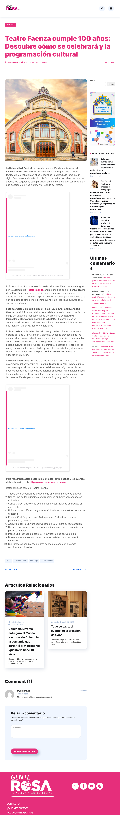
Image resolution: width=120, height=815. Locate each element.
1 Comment (42, 62)
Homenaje (10, 24)
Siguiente (78, 570)
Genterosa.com (20, 561)
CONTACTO (13, 803)
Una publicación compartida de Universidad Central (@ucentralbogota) (37, 275)
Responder (82, 690)
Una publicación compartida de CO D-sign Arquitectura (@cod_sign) (37, 468)
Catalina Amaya (13, 62)
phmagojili (96, 333)
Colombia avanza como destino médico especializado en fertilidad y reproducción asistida (102, 166)
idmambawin (97, 308)
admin (56, 622)
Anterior (13, 570)
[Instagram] (99, 786)
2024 (8, 561)
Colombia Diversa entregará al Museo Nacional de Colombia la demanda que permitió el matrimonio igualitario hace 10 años (24, 641)
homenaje (34, 561)
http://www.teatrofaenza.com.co (48, 482)
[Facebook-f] (83, 786)
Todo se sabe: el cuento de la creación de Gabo (66, 631)
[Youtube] (91, 786)
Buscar (93, 80)
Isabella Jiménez (17, 622)
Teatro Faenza (35, 289)
